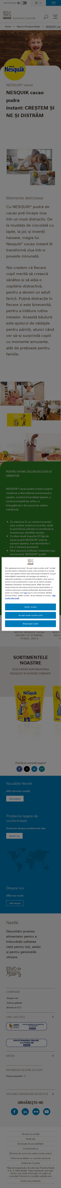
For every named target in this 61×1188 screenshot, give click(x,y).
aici (25, 593)
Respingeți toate (30, 623)
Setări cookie (30, 607)
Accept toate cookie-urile (30, 615)
